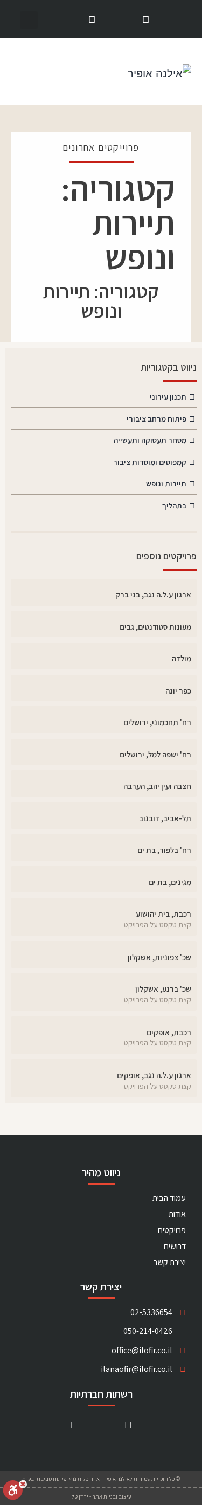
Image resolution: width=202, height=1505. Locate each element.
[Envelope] (119, 19)
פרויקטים (172, 1230)
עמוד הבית (169, 1198)
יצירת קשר (170, 1262)
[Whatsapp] (91, 19)
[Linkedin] (146, 19)
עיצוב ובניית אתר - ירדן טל (101, 1496)
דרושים (175, 1246)
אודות (177, 1214)
